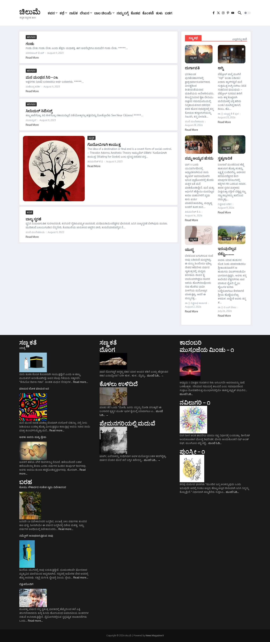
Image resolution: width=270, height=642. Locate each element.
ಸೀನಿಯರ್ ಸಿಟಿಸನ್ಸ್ (39, 110)
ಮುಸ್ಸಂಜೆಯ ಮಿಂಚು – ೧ (207, 349)
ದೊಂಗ (107, 349)
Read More (32, 57)
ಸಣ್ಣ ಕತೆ (28, 342)
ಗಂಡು (30, 43)
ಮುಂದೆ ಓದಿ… (155, 375)
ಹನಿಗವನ (31, 36)
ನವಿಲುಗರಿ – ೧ (195, 402)
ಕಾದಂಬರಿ (190, 342)
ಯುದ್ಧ (189, 249)
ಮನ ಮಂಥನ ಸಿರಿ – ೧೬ (42, 77)
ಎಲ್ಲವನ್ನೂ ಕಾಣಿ (239, 39)
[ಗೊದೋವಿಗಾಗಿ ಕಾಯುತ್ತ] (54, 168)
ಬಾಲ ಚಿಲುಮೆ (103, 13)
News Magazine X (155, 635)
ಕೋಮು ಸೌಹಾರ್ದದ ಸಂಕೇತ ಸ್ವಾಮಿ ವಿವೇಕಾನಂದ (42, 487)
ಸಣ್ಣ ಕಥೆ (193, 38)
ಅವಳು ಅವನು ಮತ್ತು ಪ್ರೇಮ (32, 437)
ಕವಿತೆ (29, 212)
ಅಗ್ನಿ (221, 67)
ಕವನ (51, 13)
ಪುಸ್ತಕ (91, 137)
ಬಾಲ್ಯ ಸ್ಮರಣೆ (33, 219)
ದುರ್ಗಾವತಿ (192, 67)
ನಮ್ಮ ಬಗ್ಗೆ (123, 13)
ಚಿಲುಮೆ (29, 11)
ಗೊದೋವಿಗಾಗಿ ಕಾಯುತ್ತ (103, 144)
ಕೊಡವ (135, 13)
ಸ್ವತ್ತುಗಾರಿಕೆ (225, 158)
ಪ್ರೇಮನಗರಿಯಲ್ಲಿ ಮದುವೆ (127, 423)
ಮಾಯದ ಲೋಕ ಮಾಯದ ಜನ (34, 388)
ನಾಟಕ (73, 13)
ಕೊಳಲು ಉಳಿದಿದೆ (119, 383)
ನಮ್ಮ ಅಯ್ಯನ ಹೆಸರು (199, 158)
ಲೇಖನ (84, 13)
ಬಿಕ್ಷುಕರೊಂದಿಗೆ (26, 584)
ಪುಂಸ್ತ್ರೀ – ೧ (192, 451)
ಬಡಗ (168, 13)
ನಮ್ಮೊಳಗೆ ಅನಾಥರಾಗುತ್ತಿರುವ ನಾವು (36, 535)
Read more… (80, 381)
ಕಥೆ (62, 13)
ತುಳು (159, 13)
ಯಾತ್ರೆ (22, 347)
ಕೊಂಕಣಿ (148, 13)
